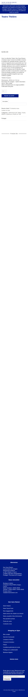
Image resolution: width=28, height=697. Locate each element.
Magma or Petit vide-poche (14, 545)
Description (5, 101)
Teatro (23, 112)
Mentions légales (8, 652)
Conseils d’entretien (8, 642)
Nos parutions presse (9, 618)
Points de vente (7, 621)
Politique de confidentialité (10, 650)
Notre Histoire (7, 606)
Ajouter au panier (9, 95)
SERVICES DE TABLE (15, 112)
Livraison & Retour (8, 639)
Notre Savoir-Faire (8, 608)
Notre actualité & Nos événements (12, 616)
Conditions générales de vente (11, 647)
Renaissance (20, 163)
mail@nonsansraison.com (10, 592)
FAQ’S (5, 644)
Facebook (4, 663)
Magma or (20, 291)
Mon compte (6, 634)
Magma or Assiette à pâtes (14, 289)
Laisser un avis (6, 110)
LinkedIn (8, 663)
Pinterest (11, 663)
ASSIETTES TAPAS (9, 419)
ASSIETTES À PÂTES (10, 163)
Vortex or (16, 420)
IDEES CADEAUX (7, 114)
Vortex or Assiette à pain (14, 417)
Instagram (14, 663)
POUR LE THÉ (17, 114)
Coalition (14, 691)
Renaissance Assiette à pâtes (14, 161)
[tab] (5, 101)
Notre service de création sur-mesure (13, 613)
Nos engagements (8, 611)
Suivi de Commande (8, 637)
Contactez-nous (14, 108)
